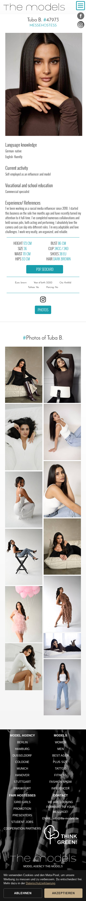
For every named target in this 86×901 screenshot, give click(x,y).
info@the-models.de (66, 818)
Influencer (60, 788)
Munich (22, 768)
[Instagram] (80, 25)
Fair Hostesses (22, 795)
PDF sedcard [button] (44, 269)
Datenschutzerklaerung (40, 883)
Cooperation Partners (22, 828)
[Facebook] (80, 16)
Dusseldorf (22, 755)
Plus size (60, 762)
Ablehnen (23, 893)
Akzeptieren (63, 893)
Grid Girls (22, 802)
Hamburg (22, 749)
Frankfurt (22, 788)
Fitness (60, 775)
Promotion (22, 808)
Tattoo (60, 768)
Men (60, 749)
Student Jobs (22, 822)
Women (60, 742)
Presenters (22, 815)
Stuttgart (22, 781)
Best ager (60, 755)
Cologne (22, 762)
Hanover (22, 775)
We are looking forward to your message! (60, 806)
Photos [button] (43, 309)
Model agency (22, 735)
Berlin (22, 742)
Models (60, 735)
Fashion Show (60, 781)
